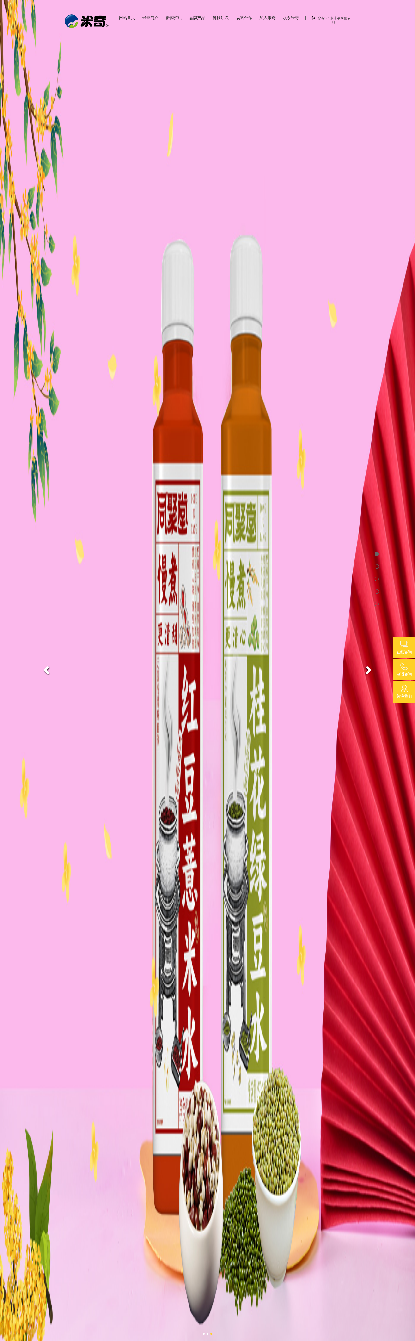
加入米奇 (267, 18)
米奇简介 (150, 18)
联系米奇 (291, 18)
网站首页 (127, 18)
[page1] (374, 551)
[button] (46, 670)
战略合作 (244, 18)
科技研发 (221, 18)
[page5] (374, 601)
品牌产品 (197, 18)
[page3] (374, 576)
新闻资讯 (174, 18)
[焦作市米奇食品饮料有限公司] (207, 670)
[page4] (374, 589)
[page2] (374, 564)
